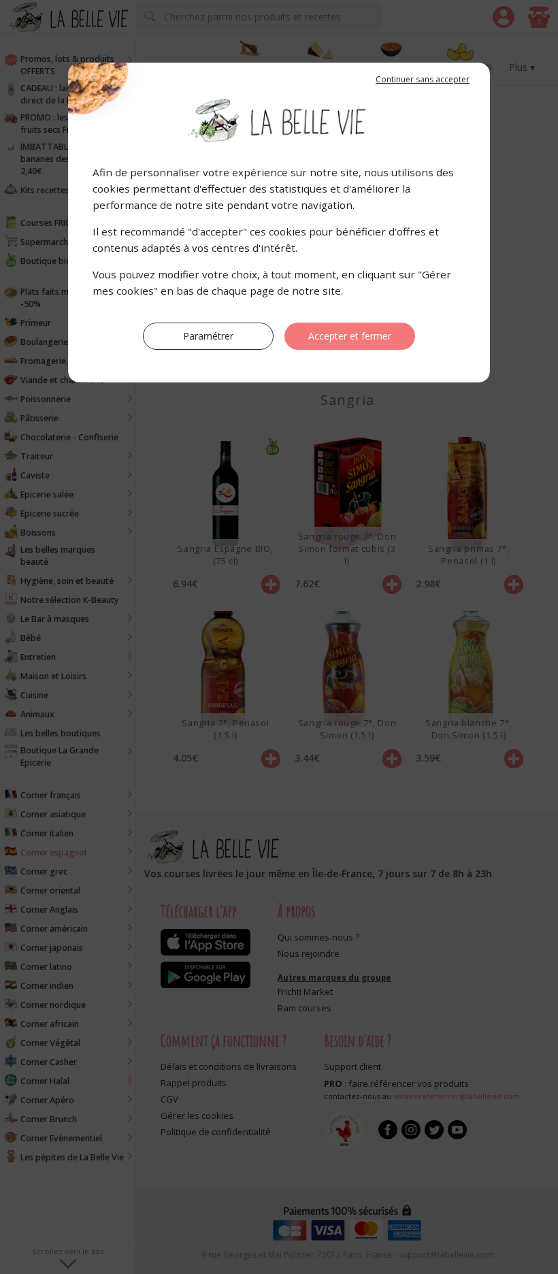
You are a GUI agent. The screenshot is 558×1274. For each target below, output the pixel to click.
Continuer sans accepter (423, 79)
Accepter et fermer (349, 335)
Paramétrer (208, 335)
